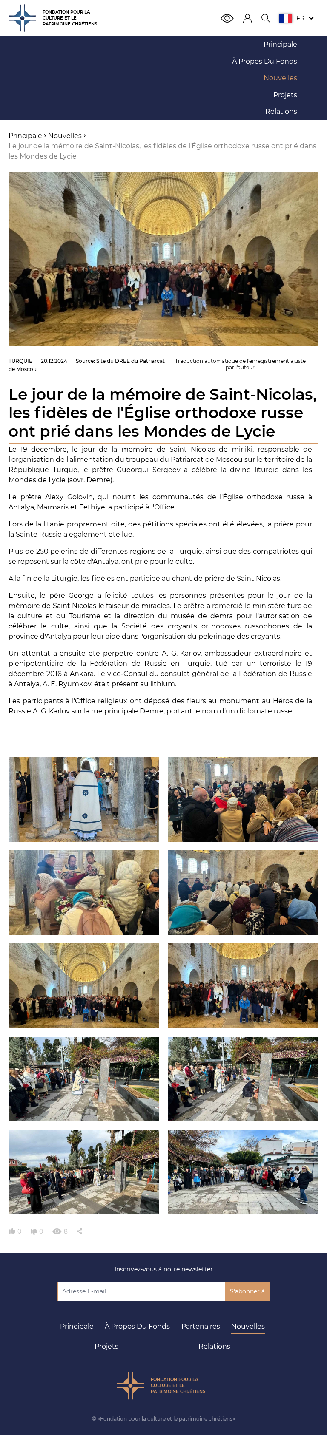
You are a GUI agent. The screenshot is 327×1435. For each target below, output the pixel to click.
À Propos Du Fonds (137, 1326)
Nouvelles (248, 1326)
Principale (77, 1326)
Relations (214, 1346)
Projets (106, 1346)
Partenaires (200, 1326)
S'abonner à (247, 1291)
